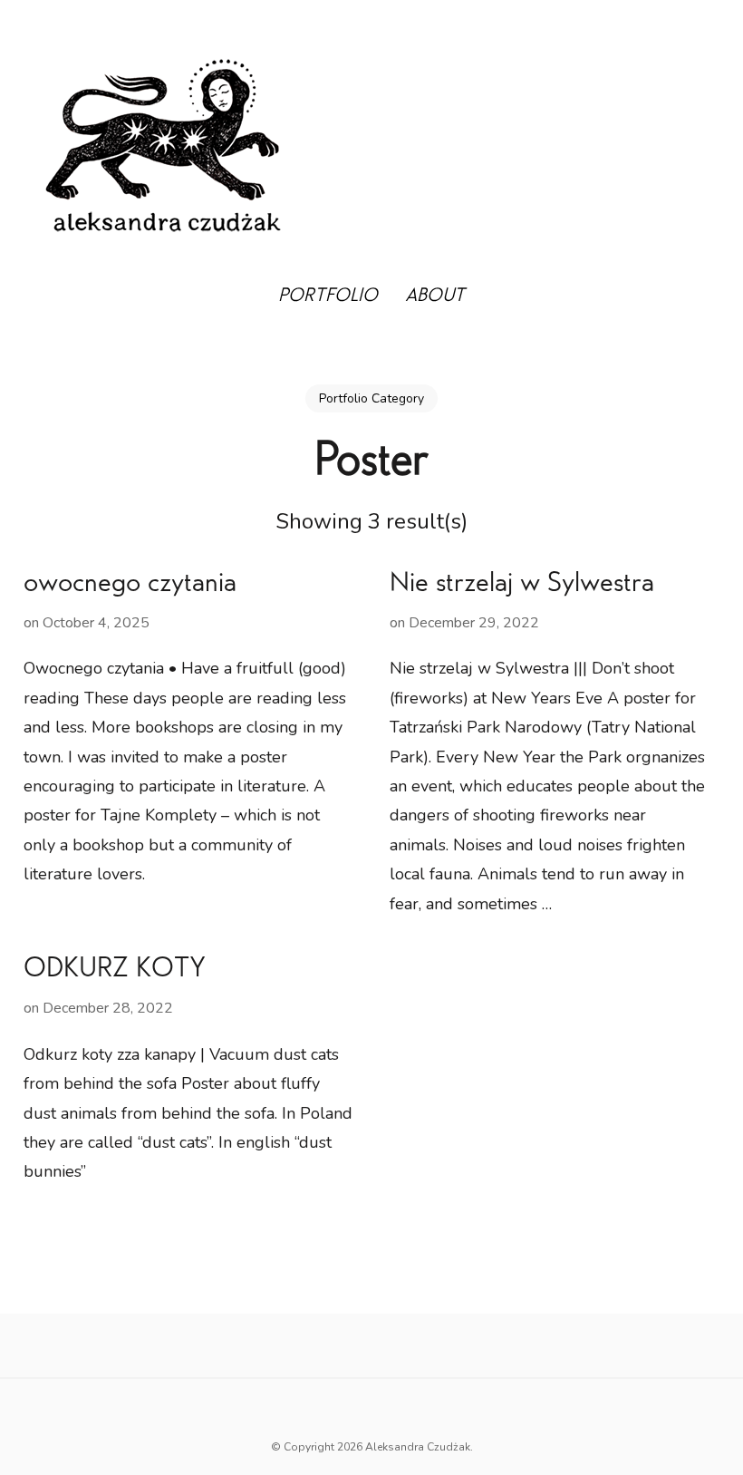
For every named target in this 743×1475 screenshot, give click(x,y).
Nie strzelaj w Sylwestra (522, 585)
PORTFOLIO (328, 297)
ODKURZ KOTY (115, 970)
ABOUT (435, 297)
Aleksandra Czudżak (417, 1447)
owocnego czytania (130, 585)
